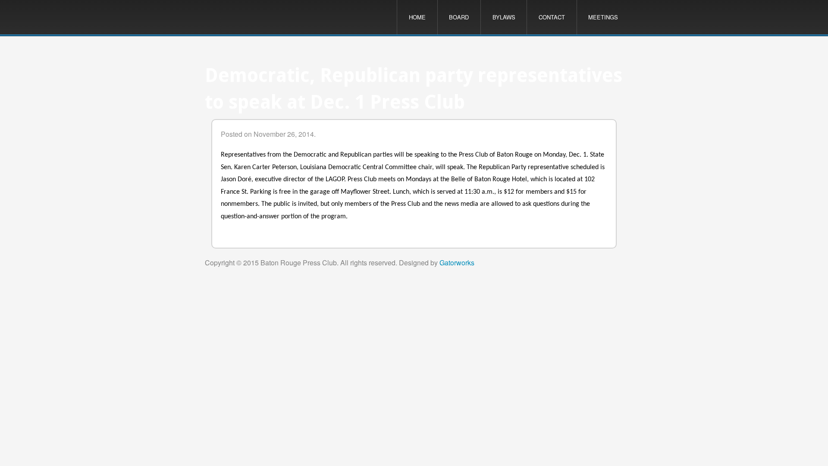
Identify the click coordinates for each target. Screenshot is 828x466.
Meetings (603, 17)
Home (417, 17)
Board (459, 17)
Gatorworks (456, 263)
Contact (552, 17)
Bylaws (503, 17)
